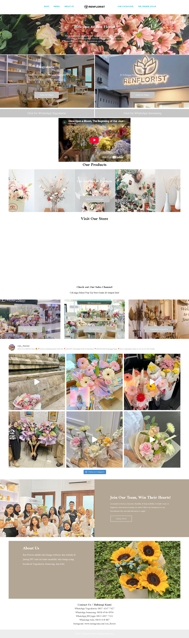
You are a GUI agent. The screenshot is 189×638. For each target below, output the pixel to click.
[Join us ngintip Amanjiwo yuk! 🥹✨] (37, 382)
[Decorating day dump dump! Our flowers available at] (152, 382)
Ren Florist (91, 633)
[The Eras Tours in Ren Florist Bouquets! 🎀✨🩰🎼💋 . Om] (94, 382)
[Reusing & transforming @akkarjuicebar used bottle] (94, 439)
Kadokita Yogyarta (159, 329)
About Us (69, 6)
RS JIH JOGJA (30, 329)
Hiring (56, 6)
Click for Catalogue (94, 199)
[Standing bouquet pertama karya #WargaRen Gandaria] (37, 439)
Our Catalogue (125, 6)
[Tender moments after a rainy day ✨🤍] (152, 439)
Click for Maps (46, 95)
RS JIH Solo (94, 329)
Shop (46, 6)
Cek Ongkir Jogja (147, 6)
